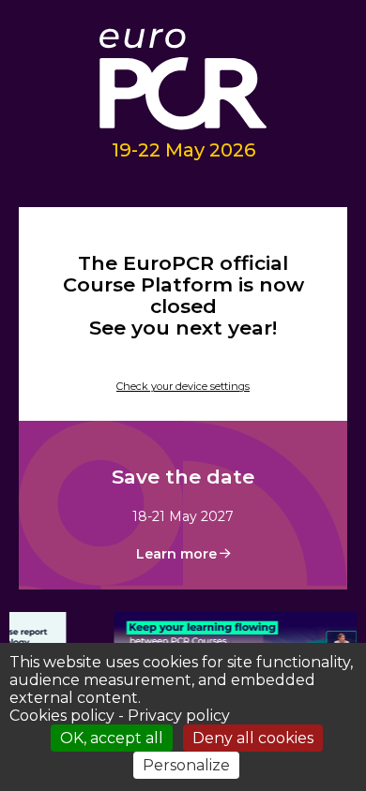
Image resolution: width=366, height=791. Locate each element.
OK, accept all (111, 738)
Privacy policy (179, 715)
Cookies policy (61, 715)
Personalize (186, 765)
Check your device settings (183, 386)
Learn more (176, 553)
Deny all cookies (252, 738)
